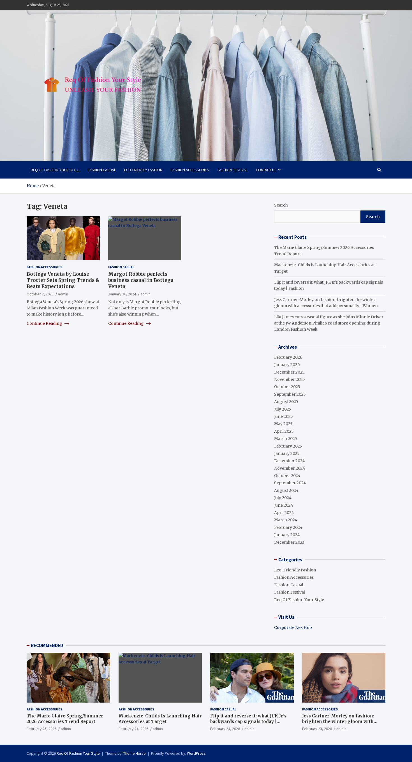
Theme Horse (134, 753)
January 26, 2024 (122, 294)
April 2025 (284, 431)
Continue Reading (45, 323)
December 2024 (289, 460)
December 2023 (289, 542)
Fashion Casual (102, 169)
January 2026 (287, 364)
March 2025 (285, 438)
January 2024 (287, 534)
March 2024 (285, 519)
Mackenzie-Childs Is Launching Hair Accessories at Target (160, 718)
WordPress (196, 753)
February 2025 (288, 446)
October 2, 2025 (40, 294)
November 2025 (289, 379)
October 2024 (287, 475)
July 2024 (282, 497)
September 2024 (290, 482)
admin (63, 294)
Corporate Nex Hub (293, 627)
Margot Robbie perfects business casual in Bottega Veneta (140, 280)
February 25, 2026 (41, 728)
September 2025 (290, 394)
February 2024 (288, 527)
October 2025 (287, 386)
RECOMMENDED (47, 645)
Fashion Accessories (190, 169)
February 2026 (288, 357)
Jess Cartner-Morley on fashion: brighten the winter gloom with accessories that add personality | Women (339, 724)
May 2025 (283, 423)
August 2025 (286, 401)
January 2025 (287, 453)
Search (281, 205)
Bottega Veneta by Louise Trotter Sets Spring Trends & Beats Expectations (63, 280)
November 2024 (289, 468)
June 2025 (283, 416)
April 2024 (284, 512)
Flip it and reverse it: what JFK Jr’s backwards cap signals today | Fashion (248, 721)
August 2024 (286, 490)
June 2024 (283, 505)
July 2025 (282, 409)
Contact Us (266, 169)
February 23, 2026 (317, 728)
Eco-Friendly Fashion (143, 169)
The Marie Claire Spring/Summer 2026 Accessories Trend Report (65, 718)
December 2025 (289, 372)
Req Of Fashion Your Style (55, 169)
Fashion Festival (232, 169)
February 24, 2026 (133, 728)
